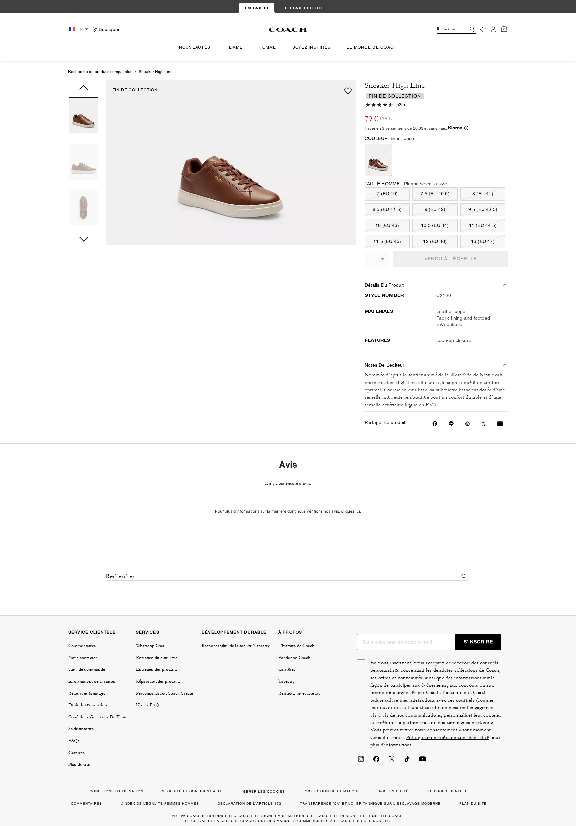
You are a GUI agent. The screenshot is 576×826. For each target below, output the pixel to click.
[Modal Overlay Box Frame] (288, 413)
